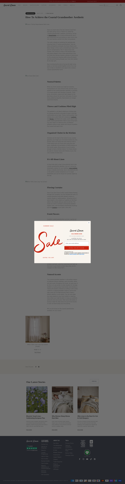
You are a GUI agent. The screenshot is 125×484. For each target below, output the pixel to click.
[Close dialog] (89, 222)
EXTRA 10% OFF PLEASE (76, 247)
